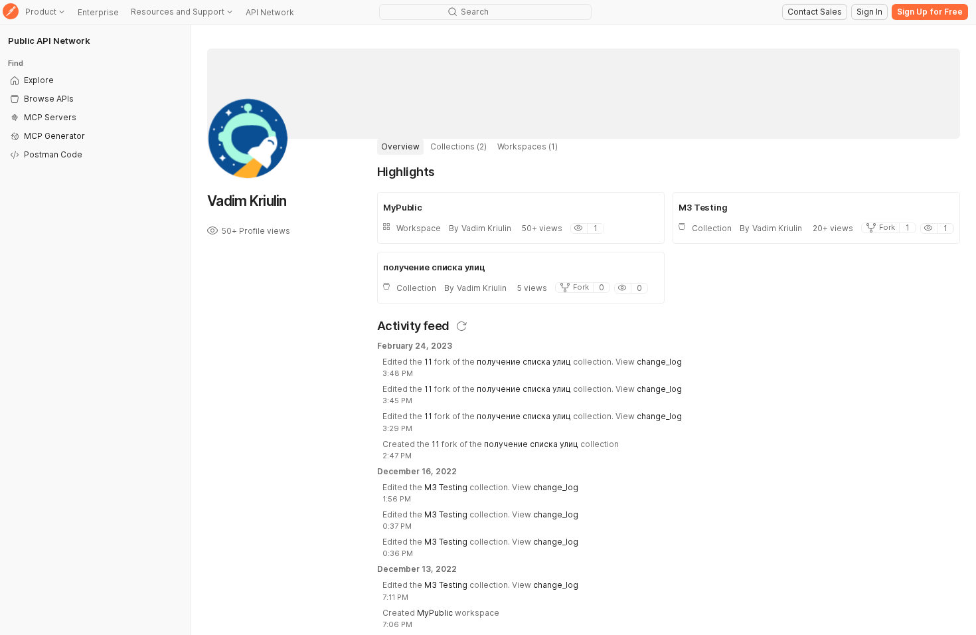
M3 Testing (445, 487)
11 (428, 362)
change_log (659, 362)
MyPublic (435, 613)
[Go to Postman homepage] (11, 12)
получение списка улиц (524, 362)
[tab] (400, 147)
